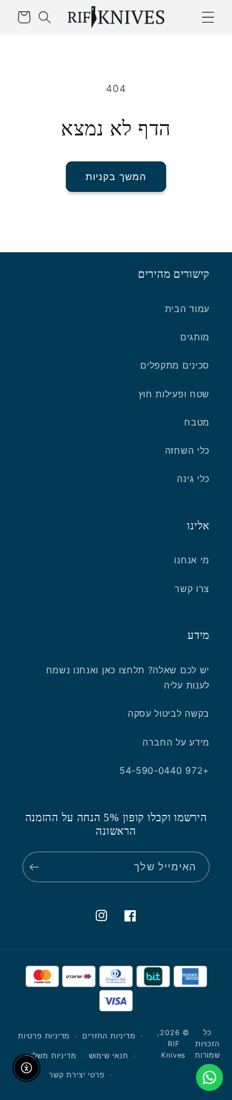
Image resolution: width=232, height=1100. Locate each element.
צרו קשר (192, 588)
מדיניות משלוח (50, 1055)
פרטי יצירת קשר (76, 1075)
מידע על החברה (175, 742)
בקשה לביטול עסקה (168, 713)
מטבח (196, 422)
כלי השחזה (187, 450)
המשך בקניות (116, 176)
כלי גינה (193, 478)
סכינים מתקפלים (174, 365)
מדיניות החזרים (108, 1036)
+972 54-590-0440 (164, 770)
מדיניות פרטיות (44, 1036)
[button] (208, 17)
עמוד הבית (187, 308)
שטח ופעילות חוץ (174, 394)
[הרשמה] (37, 867)
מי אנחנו (191, 560)
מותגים (194, 337)
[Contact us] (209, 1077)
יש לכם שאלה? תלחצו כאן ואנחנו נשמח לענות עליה (127, 677)
